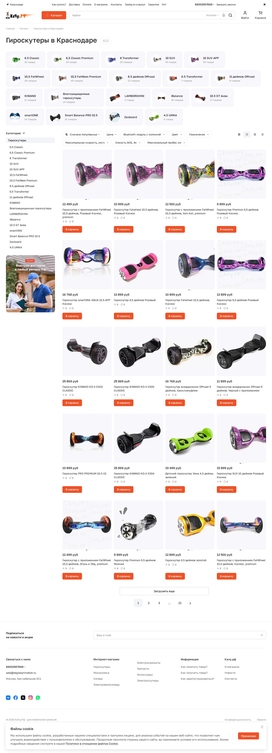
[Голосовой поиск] (224, 15)
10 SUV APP (17, 169)
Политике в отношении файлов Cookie (92, 743)
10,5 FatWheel (18, 174)
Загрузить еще (164, 591)
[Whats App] (38, 697)
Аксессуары (145, 674)
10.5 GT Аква (18, 225)
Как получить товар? (194, 672)
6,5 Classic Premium (22, 152)
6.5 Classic (16, 147)
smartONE (16, 230)
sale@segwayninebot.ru (21, 672)
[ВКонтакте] (8, 697)
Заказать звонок (226, 4)
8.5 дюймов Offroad (22, 186)
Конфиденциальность (238, 719)
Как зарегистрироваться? (197, 678)
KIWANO (15, 202)
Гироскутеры (17, 140)
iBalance (15, 219)
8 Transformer (18, 158)
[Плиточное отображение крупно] (239, 134)
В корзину (72, 229)
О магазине (232, 666)
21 (180, 603)
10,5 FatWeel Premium (23, 180)
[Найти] (230, 15)
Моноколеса (101, 672)
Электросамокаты (148, 662)
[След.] (190, 603)
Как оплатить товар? (194, 666)
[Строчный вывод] (254, 134)
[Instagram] (30, 697)
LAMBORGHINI (19, 213)
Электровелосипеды (106, 684)
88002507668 (204, 4)
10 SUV (14, 163)
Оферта (261, 719)
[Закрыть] (262, 727)
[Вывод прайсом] (262, 134)
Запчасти (143, 668)
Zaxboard (15, 241)
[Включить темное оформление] (264, 4)
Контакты (231, 678)
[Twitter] (23, 697)
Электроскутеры (148, 680)
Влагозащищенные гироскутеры (30, 208)
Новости (230, 672)
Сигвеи (98, 678)
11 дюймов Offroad (21, 197)
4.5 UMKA (16, 247)
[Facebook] (15, 697)
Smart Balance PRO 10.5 (25, 236)
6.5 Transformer (19, 191)
